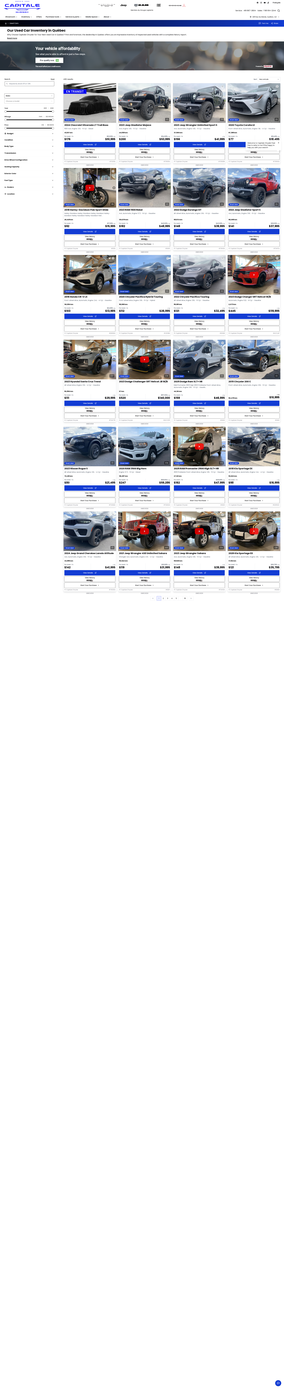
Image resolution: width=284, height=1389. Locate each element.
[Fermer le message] (278, 143)
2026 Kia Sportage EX (241, 553)
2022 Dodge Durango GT (187, 209)
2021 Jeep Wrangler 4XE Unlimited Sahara (143, 553)
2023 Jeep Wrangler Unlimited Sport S (195, 125)
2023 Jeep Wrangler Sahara (190, 553)
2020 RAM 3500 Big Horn (132, 468)
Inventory (25, 17)
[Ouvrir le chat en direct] (278, 1383)
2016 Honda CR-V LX (75, 296)
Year (6, 108)
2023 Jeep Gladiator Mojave (135, 125)
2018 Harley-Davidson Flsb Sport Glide (86, 209)
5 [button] (176, 598)
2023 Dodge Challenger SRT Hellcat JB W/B (143, 381)
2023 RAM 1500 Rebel (131, 209)
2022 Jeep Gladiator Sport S (245, 209)
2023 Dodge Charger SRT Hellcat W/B (250, 296)
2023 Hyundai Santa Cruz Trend (82, 381)
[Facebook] (257, 3)
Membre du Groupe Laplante (142, 10)
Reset (52, 79)
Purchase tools (52, 17)
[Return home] (6, 23)
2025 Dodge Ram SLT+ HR (188, 381)
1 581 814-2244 (269, 10)
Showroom (10, 17)
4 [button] (172, 598)
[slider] (5, 111)
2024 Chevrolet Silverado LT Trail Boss (86, 125)
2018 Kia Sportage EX (240, 468)
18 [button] (185, 598)
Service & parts (72, 17)
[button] (49, 60)
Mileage (7, 116)
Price (6, 125)
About (106, 17)
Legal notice (90, 164)
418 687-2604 (250, 10)
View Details (88, 144)
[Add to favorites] (113, 86)
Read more (12, 38)
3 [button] (167, 598)
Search (7, 79)
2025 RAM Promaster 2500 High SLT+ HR (196, 468)
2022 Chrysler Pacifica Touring (191, 296)
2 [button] (163, 598)
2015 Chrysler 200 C (240, 381)
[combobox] (29, 96)
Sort (255, 79)
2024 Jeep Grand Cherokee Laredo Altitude (89, 553)
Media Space (91, 17)
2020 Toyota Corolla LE (242, 125)
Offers (39, 17)
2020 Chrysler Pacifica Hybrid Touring (141, 296)
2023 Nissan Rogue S (76, 468)
